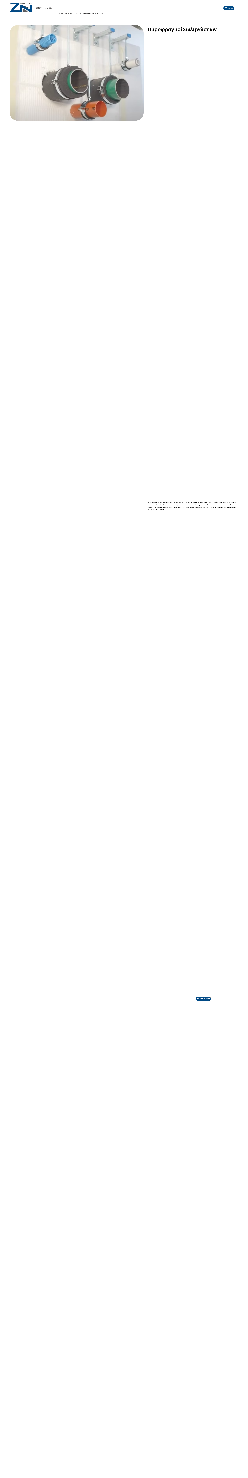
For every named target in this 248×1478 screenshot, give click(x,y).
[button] (226, 8)
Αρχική (61, 13)
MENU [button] (230, 8)
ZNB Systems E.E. (44, 8)
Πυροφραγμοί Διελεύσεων (73, 13)
